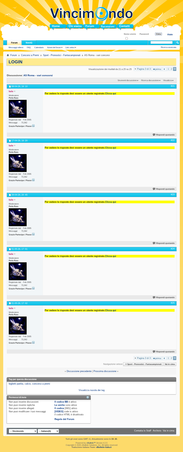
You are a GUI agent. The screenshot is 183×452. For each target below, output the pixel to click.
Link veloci (70, 47)
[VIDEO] (59, 411)
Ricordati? (132, 39)
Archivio (157, 430)
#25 (173, 303)
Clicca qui (110, 93)
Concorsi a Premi (30, 55)
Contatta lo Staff (142, 430)
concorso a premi (41, 383)
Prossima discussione (104, 371)
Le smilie (60, 405)
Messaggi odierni (16, 47)
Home (53, 27)
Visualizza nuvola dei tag (92, 390)
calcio (28, 383)
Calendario (39, 47)
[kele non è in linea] (18, 109)
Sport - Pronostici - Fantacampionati (61, 55)
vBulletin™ (91, 443)
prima (158, 69)
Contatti (121, 27)
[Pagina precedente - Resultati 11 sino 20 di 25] (164, 69)
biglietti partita (16, 383)
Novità (29, 43)
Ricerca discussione (150, 80)
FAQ (29, 47)
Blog (102, 27)
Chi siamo (72, 27)
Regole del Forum (64, 419)
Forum (87, 27)
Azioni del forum (54, 47)
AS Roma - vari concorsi (38, 75)
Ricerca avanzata (168, 47)
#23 (173, 194)
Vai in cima (170, 364)
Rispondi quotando (165, 135)
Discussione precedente (79, 371)
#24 (173, 248)
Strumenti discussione (127, 80)
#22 (173, 140)
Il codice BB (61, 401)
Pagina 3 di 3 (144, 69)
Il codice (59, 408)
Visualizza (167, 80)
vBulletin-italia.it (104, 447)
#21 (173, 86)
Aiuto (170, 34)
